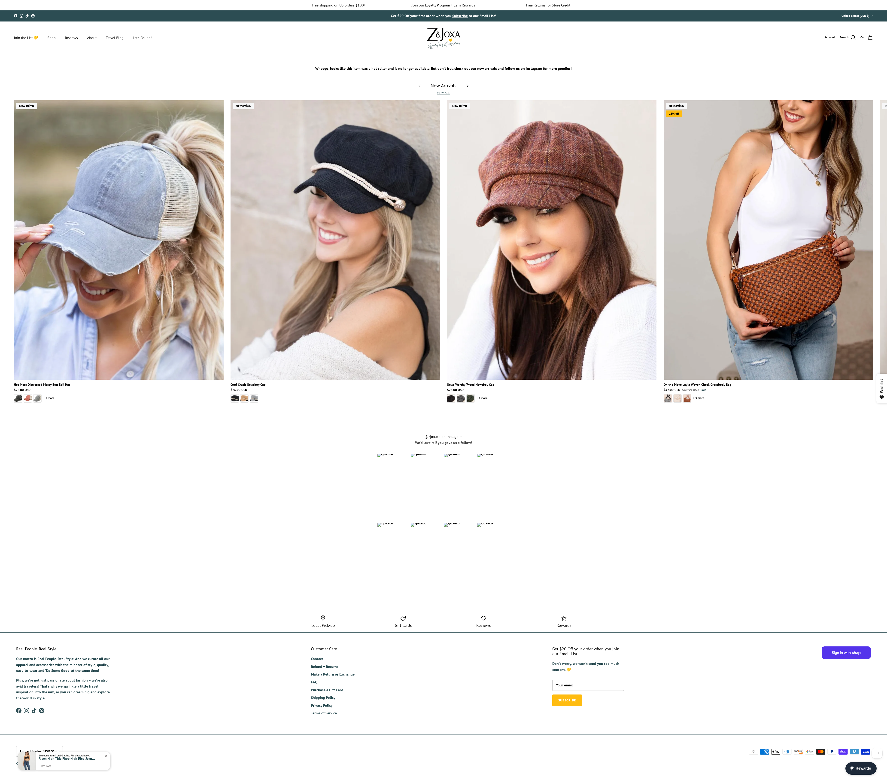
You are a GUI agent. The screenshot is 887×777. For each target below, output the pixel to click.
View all (443, 93)
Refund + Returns (324, 666)
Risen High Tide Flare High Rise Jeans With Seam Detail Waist (67, 758)
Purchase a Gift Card (327, 690)
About (92, 37)
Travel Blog (115, 37)
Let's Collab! (142, 37)
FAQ (314, 682)
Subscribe (567, 700)
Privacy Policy (322, 705)
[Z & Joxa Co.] (443, 37)
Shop (51, 37)
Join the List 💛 (26, 37)
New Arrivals (443, 86)
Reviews (71, 37)
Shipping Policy (323, 697)
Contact (317, 658)
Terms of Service (324, 713)
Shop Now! (502, 15)
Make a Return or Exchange (333, 674)
